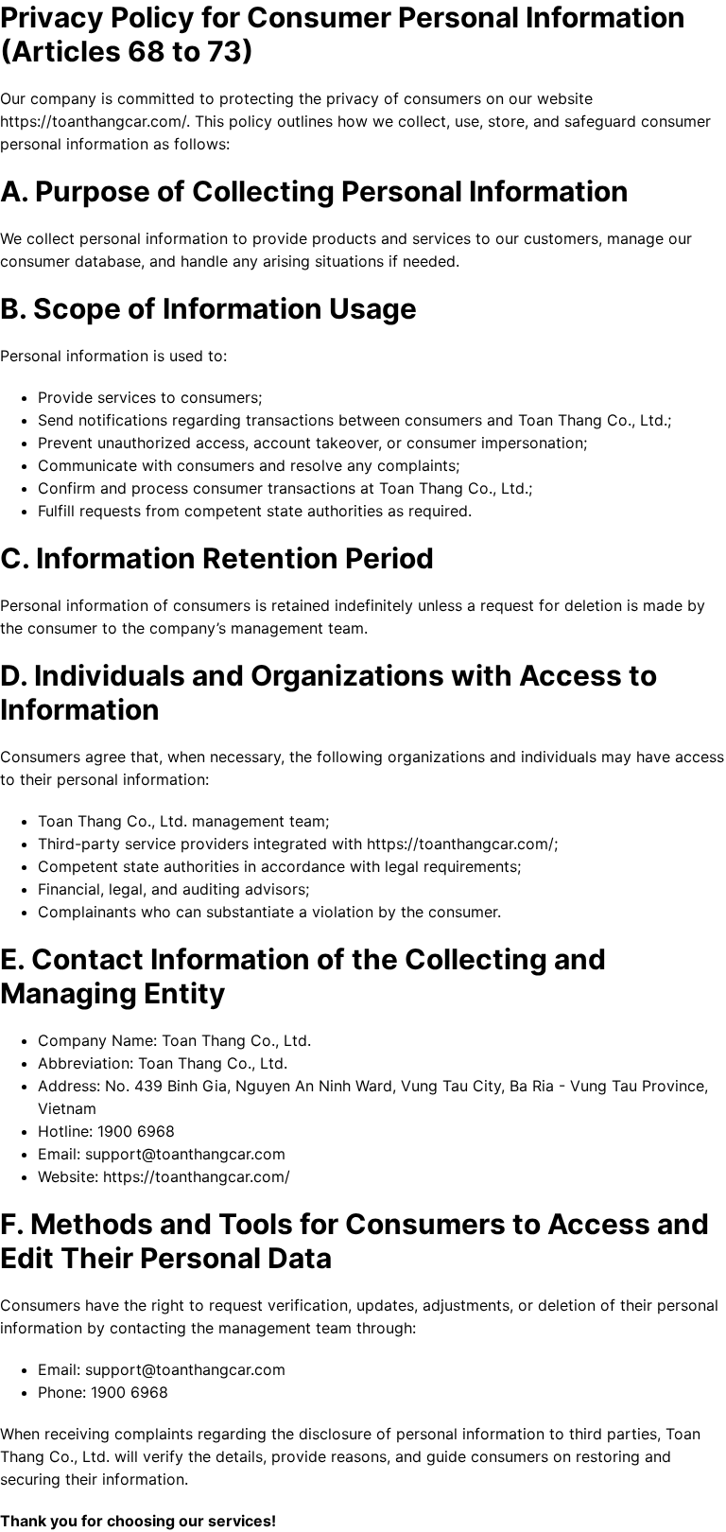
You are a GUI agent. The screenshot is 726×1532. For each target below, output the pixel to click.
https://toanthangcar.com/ (196, 1176)
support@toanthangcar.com (185, 1153)
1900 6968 (136, 1131)
